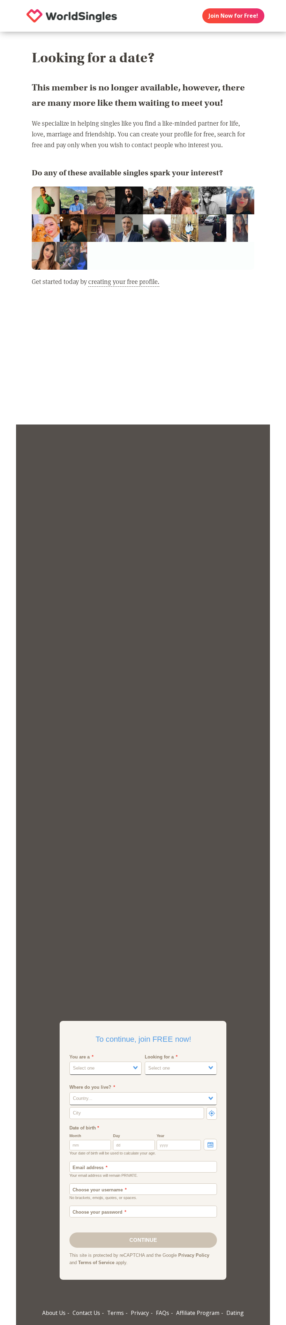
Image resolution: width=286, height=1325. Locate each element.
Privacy (140, 1313)
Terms (115, 1313)
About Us (54, 1313)
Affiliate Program (197, 1313)
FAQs (162, 1313)
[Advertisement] (143, 360)
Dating (235, 1313)
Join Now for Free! (233, 15)
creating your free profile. (123, 281)
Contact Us (86, 1313)
